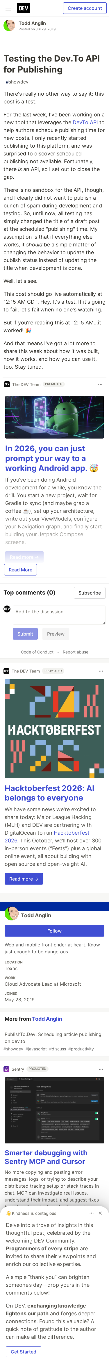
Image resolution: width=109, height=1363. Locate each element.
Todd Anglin (32, 23)
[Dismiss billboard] (100, 1213)
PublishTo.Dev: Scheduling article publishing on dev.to (52, 1041)
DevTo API (85, 122)
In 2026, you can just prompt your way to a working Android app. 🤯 (52, 458)
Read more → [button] (23, 879)
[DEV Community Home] (23, 8)
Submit (25, 634)
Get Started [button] (23, 1352)
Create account (85, 8)
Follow (54, 931)
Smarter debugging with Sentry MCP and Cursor (46, 1157)
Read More (20, 570)
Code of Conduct (37, 651)
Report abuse (75, 651)
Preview (56, 634)
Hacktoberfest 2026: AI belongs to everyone (49, 793)
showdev (17, 82)
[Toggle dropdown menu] (100, 384)
